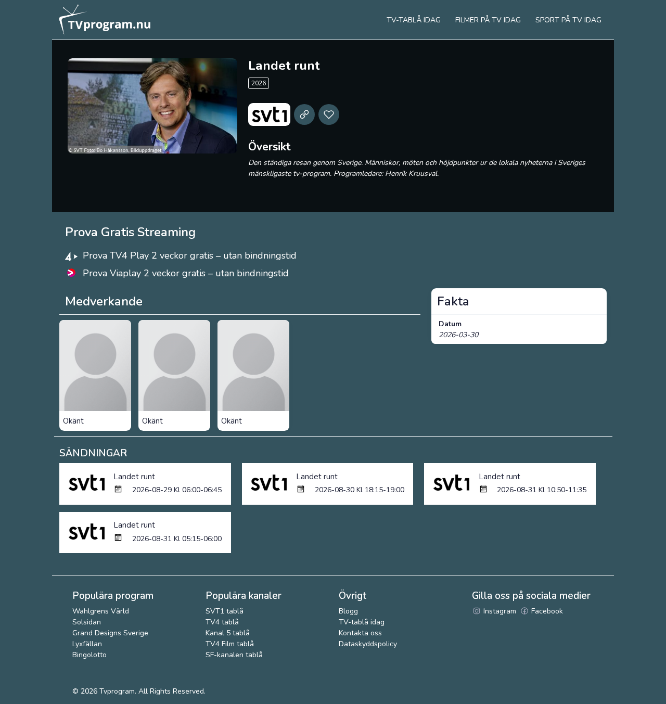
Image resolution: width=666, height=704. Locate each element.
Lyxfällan (87, 644)
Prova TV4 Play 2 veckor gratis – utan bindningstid (190, 255)
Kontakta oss (360, 633)
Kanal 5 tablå (228, 633)
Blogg (348, 611)
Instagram (498, 611)
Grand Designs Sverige (110, 633)
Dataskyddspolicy (368, 644)
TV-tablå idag (362, 622)
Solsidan (86, 622)
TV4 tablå (222, 622)
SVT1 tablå (225, 611)
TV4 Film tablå (230, 644)
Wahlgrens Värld (100, 611)
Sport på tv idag (568, 20)
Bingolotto (89, 655)
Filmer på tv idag (488, 20)
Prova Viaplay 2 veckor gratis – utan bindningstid (186, 273)
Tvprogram (117, 691)
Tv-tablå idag (414, 20)
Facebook (546, 611)
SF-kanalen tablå (234, 655)
